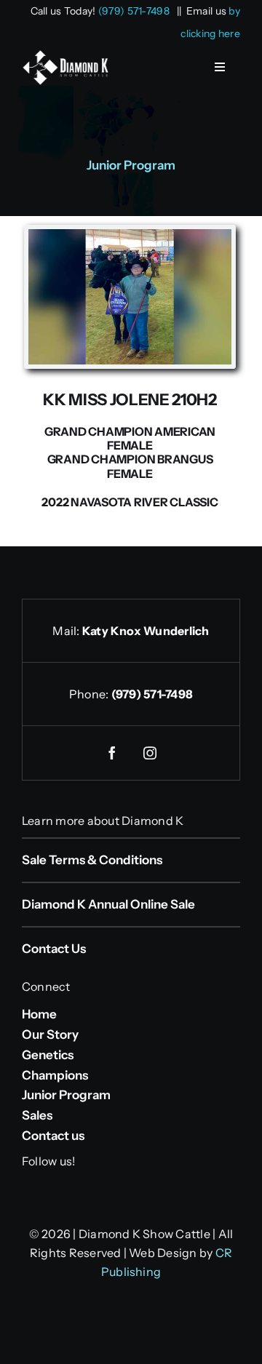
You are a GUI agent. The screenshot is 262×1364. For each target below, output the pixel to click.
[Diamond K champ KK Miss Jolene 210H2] (129, 236)
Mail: (67, 630)
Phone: (90, 694)
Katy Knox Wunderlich (146, 630)
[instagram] (150, 753)
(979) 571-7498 (134, 10)
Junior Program (131, 165)
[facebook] (112, 753)
